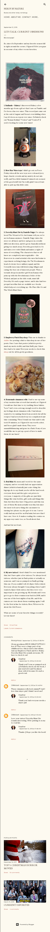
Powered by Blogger (27, 924)
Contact (26, 17)
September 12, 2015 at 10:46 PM (31, 685)
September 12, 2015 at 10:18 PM (33, 640)
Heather (21, 659)
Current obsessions (15, 628)
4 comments (14, 909)
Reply (13, 680)
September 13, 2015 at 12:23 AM (30, 661)
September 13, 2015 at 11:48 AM (30, 729)
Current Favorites (16, 905)
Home (7, 17)
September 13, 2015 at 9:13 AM (30, 715)
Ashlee (6, 340)
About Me (16, 17)
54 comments (14, 872)
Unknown (15, 685)
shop (6, 352)
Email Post (13, 625)
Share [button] (6, 625)
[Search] (44, 3)
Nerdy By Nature (14, 8)
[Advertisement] (25, 806)
